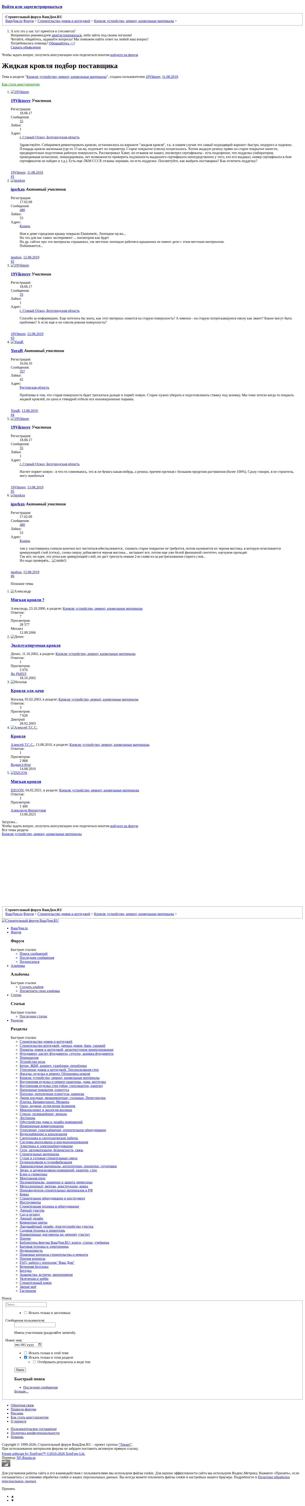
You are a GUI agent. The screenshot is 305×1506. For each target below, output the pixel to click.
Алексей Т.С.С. (22, 745)
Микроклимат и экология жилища (46, 1110)
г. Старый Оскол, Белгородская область (49, 137)
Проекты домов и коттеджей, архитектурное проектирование (66, 1049)
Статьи (16, 995)
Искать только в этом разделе (50, 1357)
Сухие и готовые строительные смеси (48, 1158)
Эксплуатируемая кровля (36, 645)
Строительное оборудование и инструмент (52, 1198)
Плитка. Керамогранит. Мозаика (44, 1102)
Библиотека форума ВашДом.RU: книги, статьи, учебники (64, 1242)
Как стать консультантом (21, 84)
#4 (12, 415)
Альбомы (18, 966)
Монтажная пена (32, 1178)
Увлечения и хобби (34, 1279)
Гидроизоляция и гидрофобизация (46, 1162)
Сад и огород (30, 1214)
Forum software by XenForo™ (43, 1454)
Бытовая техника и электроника (44, 1246)
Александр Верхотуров (28, 810)
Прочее (25, 1238)
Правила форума (23, 1409)
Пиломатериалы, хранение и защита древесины (56, 1182)
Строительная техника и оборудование (49, 1206)
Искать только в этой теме (48, 1353)
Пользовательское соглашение (34, 1429)
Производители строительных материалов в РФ (56, 1190)
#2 (12, 261)
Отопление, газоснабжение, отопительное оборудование (63, 1130)
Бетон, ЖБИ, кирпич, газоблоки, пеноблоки (53, 1066)
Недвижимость (31, 1250)
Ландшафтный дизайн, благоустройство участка (56, 1226)
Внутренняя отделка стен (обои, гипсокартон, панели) (61, 1086)
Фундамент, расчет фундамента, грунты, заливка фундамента (66, 1053)
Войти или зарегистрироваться (32, 6)
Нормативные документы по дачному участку (55, 1234)
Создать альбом (31, 987)
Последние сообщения (37, 958)
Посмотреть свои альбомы (40, 991)
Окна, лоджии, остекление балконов (47, 1106)
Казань (25, 226)
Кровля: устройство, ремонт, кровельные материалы (67, 77)
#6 (12, 576)
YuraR (17, 350)
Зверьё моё (28, 1287)
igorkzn (18, 189)
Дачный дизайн (31, 1218)
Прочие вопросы (32, 1258)
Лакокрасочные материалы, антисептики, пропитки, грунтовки (68, 1166)
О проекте (18, 1421)
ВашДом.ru (19, 928)
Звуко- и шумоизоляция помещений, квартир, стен (58, 1170)
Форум (16, 932)
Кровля (18, 736)
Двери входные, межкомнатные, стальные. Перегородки (63, 1098)
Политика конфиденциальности (35, 1433)
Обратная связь (22, 1405)
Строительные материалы (39, 1154)
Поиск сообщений (34, 953)
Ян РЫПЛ (18, 674)
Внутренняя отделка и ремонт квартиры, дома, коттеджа (63, 1082)
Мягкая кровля (26, 781)
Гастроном (28, 1291)
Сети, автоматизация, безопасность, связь (51, 1150)
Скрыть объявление (26, 47)
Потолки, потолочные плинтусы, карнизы (52, 1094)
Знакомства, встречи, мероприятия (46, 1275)
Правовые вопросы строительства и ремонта (54, 1254)
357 (22, 371)
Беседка (25, 1270)
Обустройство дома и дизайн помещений (51, 1122)
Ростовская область (34, 387)
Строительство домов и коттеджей (46, 1041)
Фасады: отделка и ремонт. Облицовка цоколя (55, 1074)
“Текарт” (125, 1444)
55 (21, 121)
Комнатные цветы (33, 1222)
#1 (12, 176)
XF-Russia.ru (26, 1458)
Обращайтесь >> (61, 43)
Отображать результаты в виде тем (63, 1362)
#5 (12, 491)
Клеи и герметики (33, 1174)
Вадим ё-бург (21, 765)
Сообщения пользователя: (25, 1320)
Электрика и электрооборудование (46, 1146)
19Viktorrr (153, 77)
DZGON (17, 790)
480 (22, 210)
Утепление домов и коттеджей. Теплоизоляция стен (59, 1070)
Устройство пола (32, 1062)
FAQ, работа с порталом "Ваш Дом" (47, 1262)
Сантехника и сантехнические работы (49, 1138)
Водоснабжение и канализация (43, 1134)
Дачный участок (32, 1210)
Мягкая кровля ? (27, 599)
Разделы (17, 1020)
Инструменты (30, 1202)
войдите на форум (124, 55)
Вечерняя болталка (34, 1266)
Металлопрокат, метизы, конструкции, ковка (54, 1186)
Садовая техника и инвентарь (42, 1230)
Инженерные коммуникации (42, 1126)
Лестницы (27, 1118)
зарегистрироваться (66, 35)
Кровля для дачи (27, 690)
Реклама (17, 1413)
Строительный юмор (36, 1283)
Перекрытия (29, 1058)
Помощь (17, 1437)
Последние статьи (33, 1016)
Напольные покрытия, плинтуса (44, 1090)
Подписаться (29, 962)
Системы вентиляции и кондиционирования (54, 1142)
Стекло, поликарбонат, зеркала (43, 1114)
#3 (12, 338)
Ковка (24, 1194)
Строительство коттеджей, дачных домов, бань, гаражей (62, 1045)
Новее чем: (13, 1340)
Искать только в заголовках (49, 1313)
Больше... (21, 1391)
